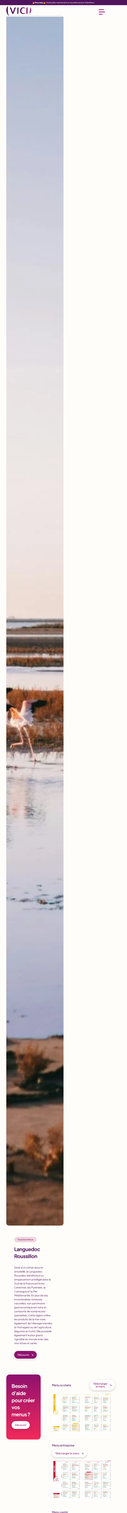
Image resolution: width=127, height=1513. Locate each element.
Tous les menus (25, 1239)
